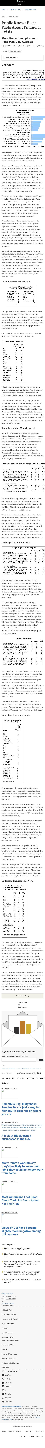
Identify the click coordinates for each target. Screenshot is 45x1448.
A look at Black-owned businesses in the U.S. (16, 1137)
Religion (5, 1328)
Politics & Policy (7, 1310)
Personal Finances (35, 1069)
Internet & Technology (10, 1354)
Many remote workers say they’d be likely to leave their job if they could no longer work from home (22, 1168)
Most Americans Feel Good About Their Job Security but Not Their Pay (20, 1200)
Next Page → (22, 1007)
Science (4, 1349)
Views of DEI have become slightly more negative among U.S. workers (21, 1231)
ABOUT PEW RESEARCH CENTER (11, 1407)
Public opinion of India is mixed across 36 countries (22, 1280)
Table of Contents (9, 58)
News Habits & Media (9, 1358)
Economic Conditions (22, 1069)
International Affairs (9, 1314)
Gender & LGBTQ (8, 1337)
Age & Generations (8, 1333)
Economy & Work (8, 1345)
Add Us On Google (15, 51)
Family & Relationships (10, 1340)
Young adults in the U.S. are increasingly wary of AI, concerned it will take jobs (22, 1273)
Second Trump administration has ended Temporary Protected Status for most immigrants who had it (22, 1264)
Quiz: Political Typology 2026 (17, 1248)
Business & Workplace (8, 1069)
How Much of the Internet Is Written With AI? (23, 1255)
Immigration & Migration (10, 1319)
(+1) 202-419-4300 (8, 1303)
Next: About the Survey (22, 996)
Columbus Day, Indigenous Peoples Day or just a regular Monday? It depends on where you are (21, 1109)
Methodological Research (11, 1363)
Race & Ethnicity (8, 1324)
